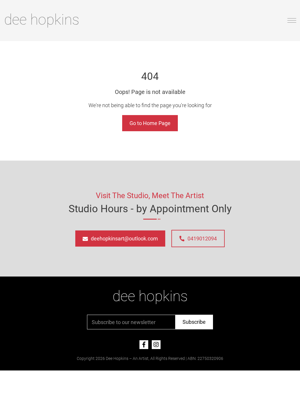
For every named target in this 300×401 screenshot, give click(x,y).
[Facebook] (143, 344)
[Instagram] (156, 344)
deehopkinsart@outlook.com (124, 238)
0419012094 (202, 238)
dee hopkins (41, 19)
